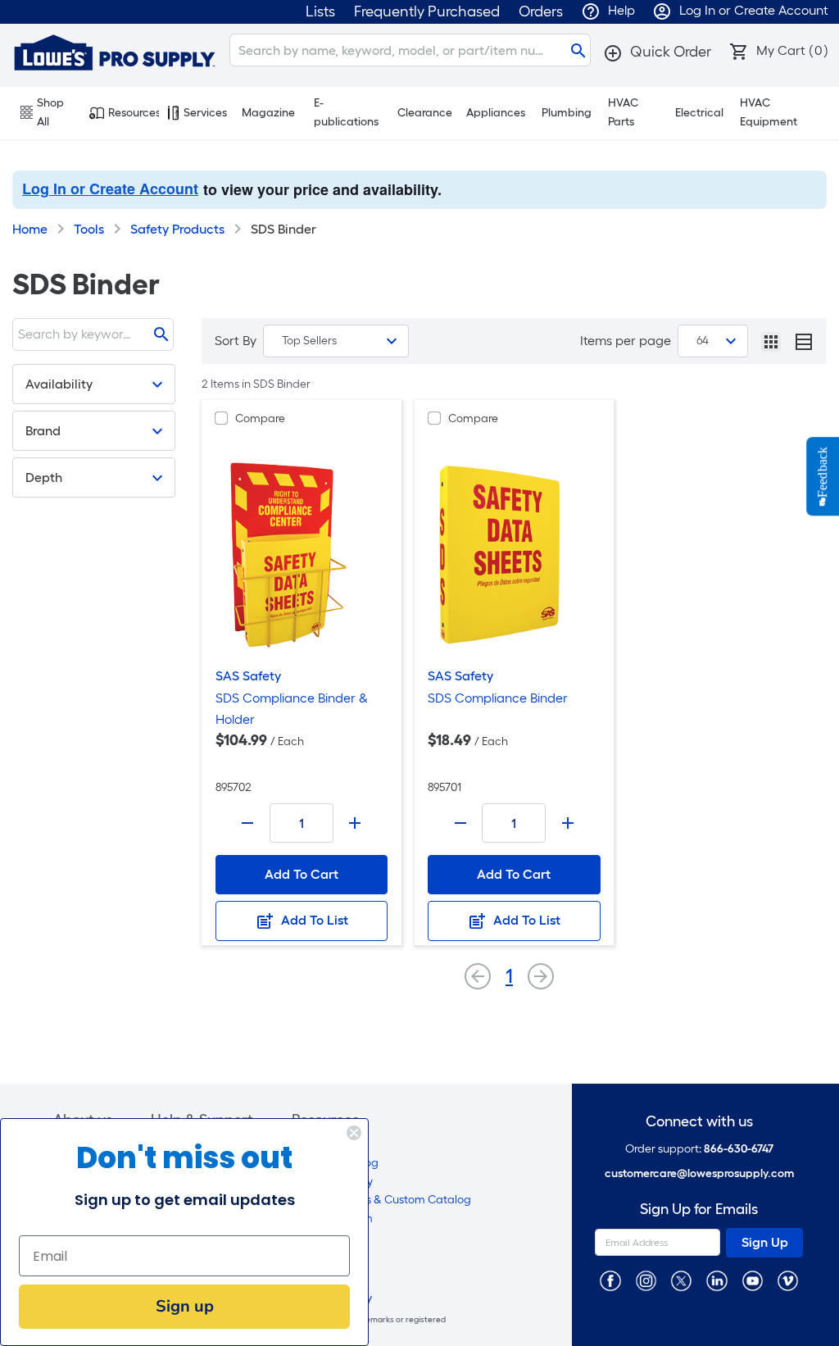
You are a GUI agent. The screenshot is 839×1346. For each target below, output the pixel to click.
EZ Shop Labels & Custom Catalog (381, 1200)
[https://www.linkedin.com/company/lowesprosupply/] (716, 1280)
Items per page (625, 340)
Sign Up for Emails (699, 1209)
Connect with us (699, 1121)
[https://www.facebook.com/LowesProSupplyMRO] (610, 1280)
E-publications (346, 112)
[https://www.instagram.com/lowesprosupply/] (646, 1280)
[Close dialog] (354, 1133)
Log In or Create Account (110, 188)
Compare (260, 418)
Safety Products (177, 229)
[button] (657, 51)
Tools (89, 229)
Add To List (313, 920)
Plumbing (567, 113)
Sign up (185, 1306)
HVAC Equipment (768, 112)
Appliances (495, 113)
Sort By (235, 340)
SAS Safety (248, 676)
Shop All (50, 112)
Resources (133, 113)
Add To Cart (301, 874)
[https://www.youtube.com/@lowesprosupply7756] (752, 1280)
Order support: (699, 1149)
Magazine (268, 113)
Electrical (699, 113)
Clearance (424, 113)
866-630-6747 (738, 1149)
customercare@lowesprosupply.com (699, 1173)
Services (205, 113)
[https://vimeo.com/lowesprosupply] (788, 1280)
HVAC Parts (623, 112)
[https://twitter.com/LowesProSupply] (681, 1280)
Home (30, 229)
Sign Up (764, 1242)
